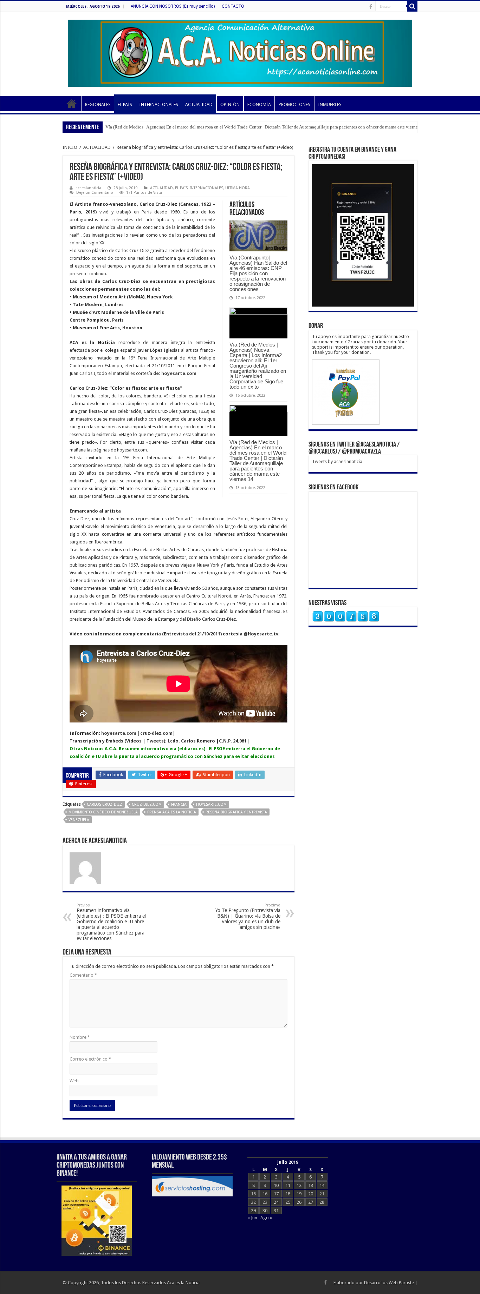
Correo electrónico (90, 1059)
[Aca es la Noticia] (240, 52)
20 (310, 1193)
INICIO (72, 103)
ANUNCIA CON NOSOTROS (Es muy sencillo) (173, 6)
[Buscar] (412, 6)
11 (287, 1185)
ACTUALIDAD (199, 104)
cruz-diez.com (156, 733)
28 (321, 1202)
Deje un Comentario (94, 192)
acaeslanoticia (88, 188)
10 (276, 1185)
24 (276, 1202)
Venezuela (79, 820)
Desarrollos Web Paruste (389, 1282)
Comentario (83, 975)
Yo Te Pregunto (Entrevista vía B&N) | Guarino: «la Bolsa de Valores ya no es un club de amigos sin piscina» (247, 916)
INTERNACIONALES (158, 104)
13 (310, 1185)
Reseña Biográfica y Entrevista (236, 812)
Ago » (266, 1217)
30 (264, 1210)
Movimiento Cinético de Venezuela (103, 812)
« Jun (252, 1217)
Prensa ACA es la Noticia (171, 812)
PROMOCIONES (294, 104)
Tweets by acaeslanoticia (337, 461)
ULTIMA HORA (237, 188)
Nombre (80, 1037)
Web (74, 1080)
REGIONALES (98, 104)
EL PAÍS (125, 104)
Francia (179, 804)
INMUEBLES (330, 104)
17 (276, 1193)
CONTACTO (233, 6)
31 (276, 1210)
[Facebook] (371, 6)
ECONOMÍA (259, 104)
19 (299, 1193)
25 (287, 1202)
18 (287, 1193)
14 (321, 1185)
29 (253, 1210)
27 (310, 1202)
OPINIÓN (230, 104)
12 (299, 1185)
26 (299, 1202)
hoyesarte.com (118, 733)
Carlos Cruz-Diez (104, 804)
